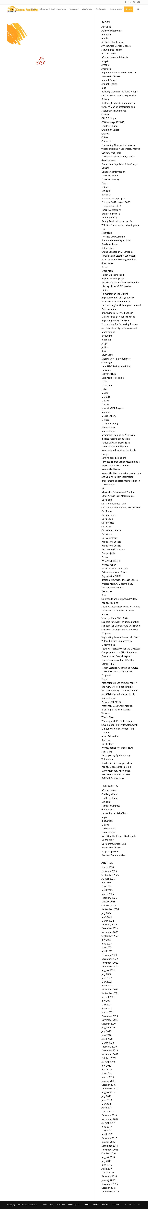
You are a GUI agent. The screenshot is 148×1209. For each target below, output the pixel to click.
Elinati (104, 187)
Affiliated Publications (113, 42)
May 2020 (106, 1035)
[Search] (138, 9)
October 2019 (108, 1058)
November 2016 (109, 1149)
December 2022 (109, 959)
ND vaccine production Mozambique (120, 461)
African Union (108, 53)
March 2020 (107, 1043)
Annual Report (108, 80)
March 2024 (107, 920)
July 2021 (106, 1001)
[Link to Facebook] (125, 2)
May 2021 (106, 1004)
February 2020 (109, 1046)
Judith (104, 347)
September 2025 (110, 875)
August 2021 (108, 997)
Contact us (106, 141)
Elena (104, 183)
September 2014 (110, 1191)
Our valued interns (111, 530)
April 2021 (107, 1008)
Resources (106, 591)
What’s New (107, 717)
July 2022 (106, 974)
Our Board (106, 500)
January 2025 (108, 901)
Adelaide (106, 34)
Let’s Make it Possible (112, 377)
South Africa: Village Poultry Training (120, 606)
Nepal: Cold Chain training (115, 465)
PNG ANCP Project (110, 561)
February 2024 (109, 924)
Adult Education (110, 736)
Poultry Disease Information (116, 767)
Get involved (107, 809)
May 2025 (106, 886)
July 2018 (106, 1096)
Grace (104, 267)
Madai (104, 393)
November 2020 (109, 1020)
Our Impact (107, 511)
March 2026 (107, 867)
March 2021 (107, 1012)
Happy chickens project (113, 278)
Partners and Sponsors (113, 549)
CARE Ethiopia (108, 118)
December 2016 (109, 1145)
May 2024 (106, 917)
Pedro (104, 557)
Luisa (104, 389)
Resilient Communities (113, 855)
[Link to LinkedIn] (130, 2)
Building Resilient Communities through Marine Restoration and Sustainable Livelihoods (118, 107)
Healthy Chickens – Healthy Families (120, 282)
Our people (107, 519)
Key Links (106, 740)
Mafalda (105, 397)
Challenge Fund (109, 126)
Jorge (104, 343)
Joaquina (106, 339)
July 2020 (106, 1031)
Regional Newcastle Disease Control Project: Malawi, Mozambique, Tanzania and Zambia (119, 584)
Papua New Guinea (111, 541)
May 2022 (106, 981)
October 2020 (108, 1023)
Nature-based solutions (113, 457)
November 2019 (109, 1054)
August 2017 (108, 1123)
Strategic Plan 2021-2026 (114, 618)
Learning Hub (108, 374)
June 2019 (106, 1069)
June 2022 (106, 978)
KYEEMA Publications (112, 778)
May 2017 (106, 1130)
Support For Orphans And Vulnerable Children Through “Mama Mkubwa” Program (120, 629)
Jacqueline (106, 335)
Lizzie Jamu (107, 385)
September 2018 (110, 1088)
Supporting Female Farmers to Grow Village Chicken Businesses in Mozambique (120, 641)
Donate (105, 168)
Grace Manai (107, 271)
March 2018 (107, 1111)
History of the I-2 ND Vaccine (116, 286)
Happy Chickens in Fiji (113, 274)
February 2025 (109, 898)
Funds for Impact (110, 244)
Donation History (110, 179)
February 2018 (109, 1115)
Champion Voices (110, 129)
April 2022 (107, 985)
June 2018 (106, 1100)
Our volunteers (109, 538)
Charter (105, 133)
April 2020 (107, 1039)
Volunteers (107, 759)
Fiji (103, 229)
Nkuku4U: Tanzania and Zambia (117, 492)
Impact (105, 817)
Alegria (105, 61)
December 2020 (109, 1016)
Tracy (104, 679)
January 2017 (108, 1142)
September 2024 (110, 909)
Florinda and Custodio (113, 236)
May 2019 (106, 1073)
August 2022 (108, 970)
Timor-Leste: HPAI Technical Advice (119, 667)
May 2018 (106, 1104)
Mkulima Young (109, 423)
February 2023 (109, 955)
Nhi (103, 488)
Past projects (108, 553)
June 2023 (106, 943)
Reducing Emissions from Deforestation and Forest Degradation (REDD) (114, 572)
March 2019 (107, 1077)
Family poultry (109, 217)
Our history (107, 744)
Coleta (104, 137)
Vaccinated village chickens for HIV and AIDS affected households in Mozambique (119, 694)
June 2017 (106, 1126)
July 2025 (106, 882)
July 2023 (106, 940)
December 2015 (109, 1184)
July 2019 (106, 1065)
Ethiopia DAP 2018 (111, 206)
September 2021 (110, 993)
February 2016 (109, 1176)
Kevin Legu (107, 354)
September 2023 (110, 936)
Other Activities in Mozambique (118, 496)
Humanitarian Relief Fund (114, 294)
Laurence (106, 370)
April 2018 (107, 1107)
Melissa (105, 419)
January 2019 (108, 1081)
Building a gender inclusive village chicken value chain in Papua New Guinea (119, 95)
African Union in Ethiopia (114, 57)
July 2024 (106, 913)
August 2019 (108, 1062)
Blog (103, 88)
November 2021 (109, 989)
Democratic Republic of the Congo (119, 164)
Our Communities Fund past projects (120, 507)
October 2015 (108, 1187)
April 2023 (107, 951)
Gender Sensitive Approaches (116, 763)
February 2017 (109, 1138)
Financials (106, 232)
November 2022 (109, 962)
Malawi (105, 400)
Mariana (105, 412)
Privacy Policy (108, 564)
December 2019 (109, 1050)
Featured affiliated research (116, 774)
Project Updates (109, 851)
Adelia (104, 38)
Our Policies (107, 522)
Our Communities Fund (113, 503)
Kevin (104, 351)
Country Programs (111, 152)
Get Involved (107, 248)
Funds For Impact (110, 805)
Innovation (107, 821)
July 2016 (106, 1161)
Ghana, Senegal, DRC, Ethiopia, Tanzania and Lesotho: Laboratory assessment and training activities (119, 255)
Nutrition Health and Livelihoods (118, 836)
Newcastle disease (110, 469)
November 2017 (109, 1119)
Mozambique (108, 427)
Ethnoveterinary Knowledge (115, 770)
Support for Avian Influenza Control (120, 622)
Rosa (103, 595)
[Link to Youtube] (138, 2)
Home (104, 290)
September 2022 (110, 966)
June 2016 (106, 1165)
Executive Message (111, 210)
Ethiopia (105, 191)
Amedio (105, 65)
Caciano (105, 114)
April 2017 (107, 1134)
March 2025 (107, 894)
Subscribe (106, 751)
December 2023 (109, 928)
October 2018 (108, 1084)
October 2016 (108, 1153)
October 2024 (108, 905)
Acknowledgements (111, 30)
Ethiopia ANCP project (113, 198)
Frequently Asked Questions (116, 240)
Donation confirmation (113, 171)
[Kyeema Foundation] (23, 9)
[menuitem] (33, 9)
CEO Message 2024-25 (112, 122)
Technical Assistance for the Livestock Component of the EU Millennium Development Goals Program (120, 652)
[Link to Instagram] (134, 2)
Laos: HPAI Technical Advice (115, 366)
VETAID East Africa (111, 702)
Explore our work (110, 213)
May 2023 (106, 947)
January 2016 (108, 1180)
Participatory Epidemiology (115, 755)
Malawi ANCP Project (112, 408)
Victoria (105, 713)
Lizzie (104, 381)
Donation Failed (109, 175)
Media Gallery (108, 416)
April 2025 (107, 890)
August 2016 (108, 1157)
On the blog (107, 840)
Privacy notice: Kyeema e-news (117, 747)
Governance (107, 263)
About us (106, 26)
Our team (106, 526)
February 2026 (109, 871)
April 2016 (107, 1168)
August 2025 (108, 878)
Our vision (106, 534)
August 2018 (108, 1092)
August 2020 (108, 1027)
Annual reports (109, 84)
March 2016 (107, 1172)
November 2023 (109, 932)
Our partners (108, 515)
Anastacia (106, 68)
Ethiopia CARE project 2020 (115, 202)
